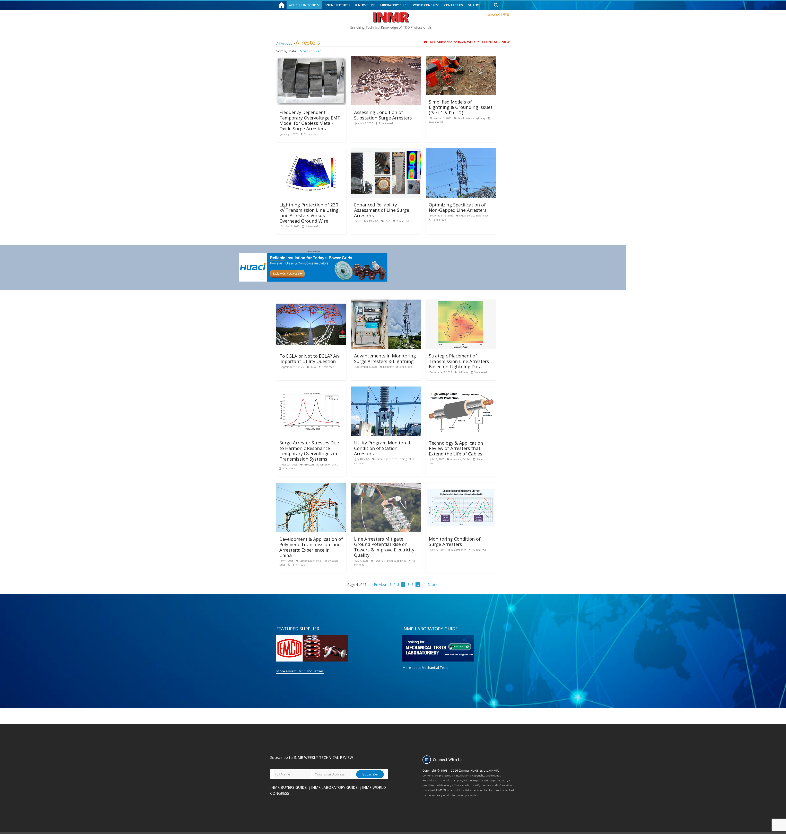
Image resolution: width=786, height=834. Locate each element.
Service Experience (478, 215)
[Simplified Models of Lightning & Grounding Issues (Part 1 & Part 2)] (461, 58)
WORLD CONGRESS (426, 5)
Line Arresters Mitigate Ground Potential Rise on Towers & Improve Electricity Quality (384, 547)
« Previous (379, 584)
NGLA (462, 215)
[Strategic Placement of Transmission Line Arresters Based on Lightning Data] (461, 302)
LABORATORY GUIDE (394, 5)
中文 (506, 14)
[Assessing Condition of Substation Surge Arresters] (386, 58)
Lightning (480, 118)
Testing (402, 459)
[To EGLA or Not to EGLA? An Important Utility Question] (311, 302)
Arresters (309, 464)
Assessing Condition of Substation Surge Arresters (383, 115)
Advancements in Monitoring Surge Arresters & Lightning (385, 358)
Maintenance (458, 550)
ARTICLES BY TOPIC (302, 5)
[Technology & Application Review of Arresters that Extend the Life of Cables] (461, 389)
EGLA (388, 221)
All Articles (284, 43)
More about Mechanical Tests (425, 667)
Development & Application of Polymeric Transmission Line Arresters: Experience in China (311, 547)
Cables (466, 459)
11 (424, 584)
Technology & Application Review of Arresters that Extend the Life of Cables (456, 448)
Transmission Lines (327, 464)
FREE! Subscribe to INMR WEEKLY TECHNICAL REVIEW (469, 42)
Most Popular (310, 51)
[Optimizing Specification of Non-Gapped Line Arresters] (461, 151)
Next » (433, 584)
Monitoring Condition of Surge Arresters (455, 541)
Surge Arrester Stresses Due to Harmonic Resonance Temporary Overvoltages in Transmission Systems (309, 451)
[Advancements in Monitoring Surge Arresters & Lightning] (386, 302)
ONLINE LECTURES (337, 5)
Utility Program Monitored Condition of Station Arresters (382, 448)
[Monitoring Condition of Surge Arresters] (461, 485)
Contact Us (453, 5)
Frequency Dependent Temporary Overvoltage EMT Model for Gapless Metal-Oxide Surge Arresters (309, 120)
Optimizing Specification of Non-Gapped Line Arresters (458, 207)
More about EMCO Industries (300, 671)
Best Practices (465, 118)
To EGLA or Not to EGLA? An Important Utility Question (309, 358)
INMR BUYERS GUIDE (288, 787)
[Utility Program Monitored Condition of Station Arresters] (386, 389)
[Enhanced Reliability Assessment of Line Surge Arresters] (386, 151)
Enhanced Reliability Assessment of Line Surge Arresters (381, 210)
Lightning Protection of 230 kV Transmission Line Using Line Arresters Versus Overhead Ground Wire (309, 213)
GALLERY (474, 5)
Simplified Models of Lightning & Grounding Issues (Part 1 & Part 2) (461, 107)
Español (493, 14)
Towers (378, 560)
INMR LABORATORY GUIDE (334, 787)
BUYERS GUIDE (365, 5)
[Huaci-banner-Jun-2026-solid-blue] (313, 255)
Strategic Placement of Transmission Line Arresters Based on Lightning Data (459, 361)
